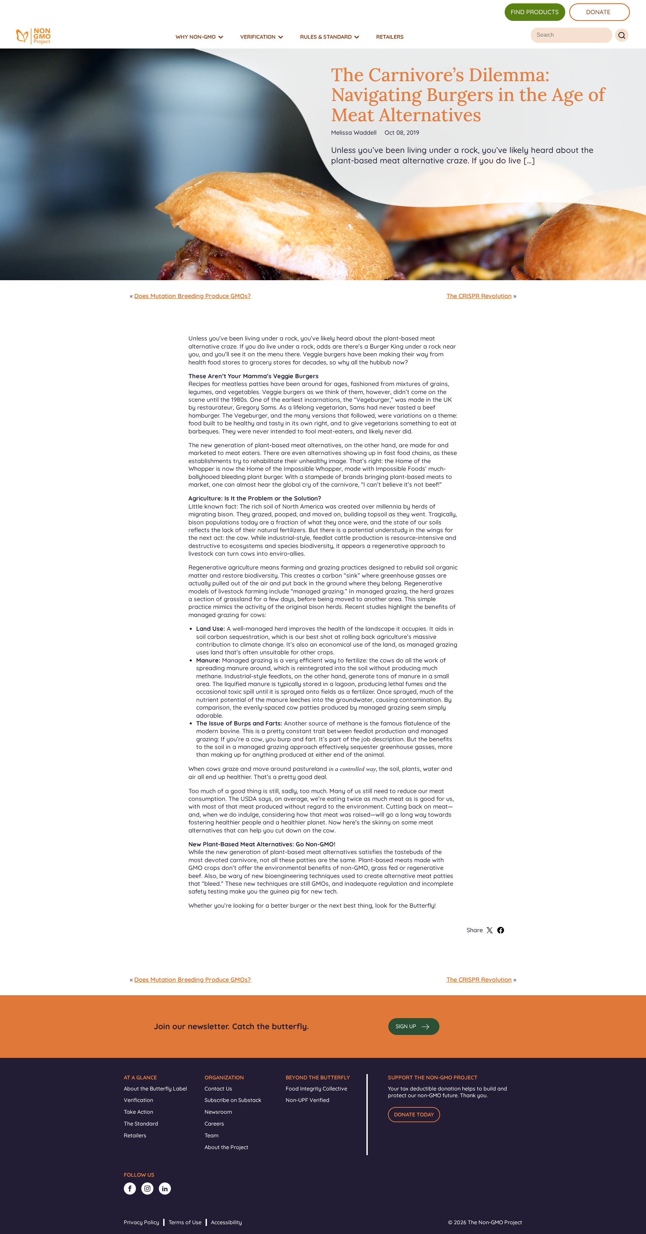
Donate (598, 12)
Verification (138, 1100)
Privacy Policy (141, 1222)
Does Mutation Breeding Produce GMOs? (192, 296)
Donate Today (414, 1114)
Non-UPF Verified (307, 1100)
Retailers (135, 1135)
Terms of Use (185, 1222)
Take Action (138, 1111)
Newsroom (218, 1111)
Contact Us (218, 1088)
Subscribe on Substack (233, 1100)
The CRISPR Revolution (479, 296)
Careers (214, 1123)
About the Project (226, 1147)
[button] (413, 1026)
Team (212, 1135)
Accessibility (226, 1222)
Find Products (535, 12)
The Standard (141, 1123)
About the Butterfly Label (155, 1088)
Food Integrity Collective (316, 1088)
